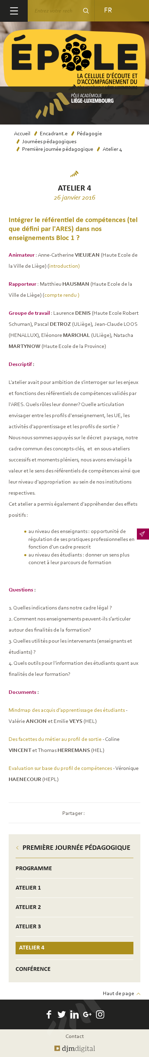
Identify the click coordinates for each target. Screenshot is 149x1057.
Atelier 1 (28, 888)
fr (108, 10)
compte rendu (60, 295)
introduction (63, 266)
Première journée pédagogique (57, 149)
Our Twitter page (62, 1014)
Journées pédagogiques (49, 142)
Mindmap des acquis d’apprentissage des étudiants (67, 710)
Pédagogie (89, 134)
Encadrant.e (54, 134)
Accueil (22, 134)
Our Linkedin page (74, 1014)
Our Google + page (87, 1014)
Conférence (33, 969)
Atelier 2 (28, 907)
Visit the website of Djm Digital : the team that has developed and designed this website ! (74, 1049)
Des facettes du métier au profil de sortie (55, 739)
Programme (34, 868)
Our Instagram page (100, 1014)
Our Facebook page (49, 1014)
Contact (74, 1036)
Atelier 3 (28, 926)
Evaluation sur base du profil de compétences (60, 768)
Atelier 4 (31, 948)
